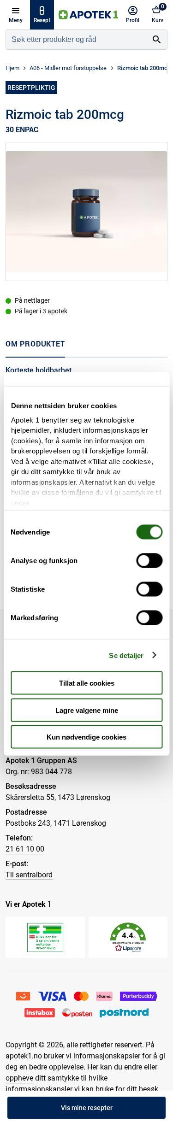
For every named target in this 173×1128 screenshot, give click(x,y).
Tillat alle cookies (86, 683)
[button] (128, 937)
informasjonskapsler (106, 1056)
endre (133, 1067)
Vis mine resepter (87, 1107)
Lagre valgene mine (86, 710)
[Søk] (157, 39)
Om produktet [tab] (35, 344)
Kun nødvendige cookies (86, 737)
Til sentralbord (29, 874)
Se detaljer (126, 655)
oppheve (19, 1078)
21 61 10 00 (25, 849)
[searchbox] (76, 39)
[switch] (149, 560)
